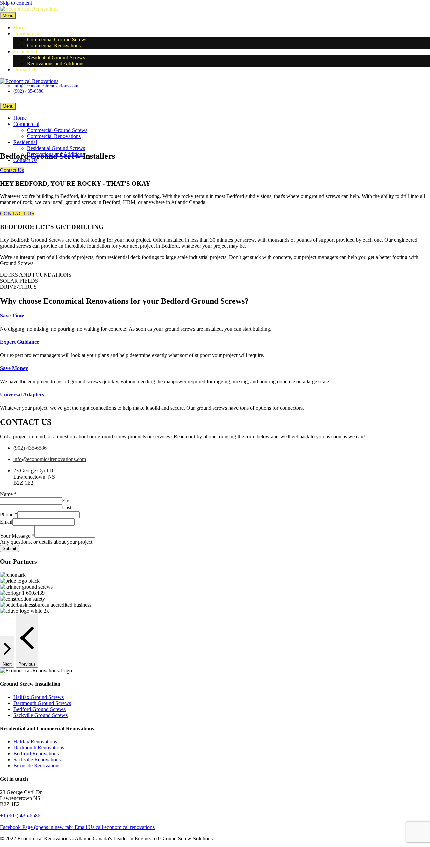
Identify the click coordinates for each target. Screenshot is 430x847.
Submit (9, 548)
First (67, 500)
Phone (8, 514)
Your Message (17, 536)
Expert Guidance (19, 342)
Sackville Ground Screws (40, 715)
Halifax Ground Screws (38, 697)
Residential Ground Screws (56, 57)
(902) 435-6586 (30, 448)
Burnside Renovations (36, 765)
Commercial (26, 33)
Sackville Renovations (37, 759)
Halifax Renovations (35, 741)
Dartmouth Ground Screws (42, 703)
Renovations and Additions (55, 63)
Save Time (12, 315)
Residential (25, 51)
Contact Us (25, 69)
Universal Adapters (22, 394)
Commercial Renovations (54, 45)
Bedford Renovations (36, 753)
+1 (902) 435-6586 (20, 815)
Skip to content (16, 3)
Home (20, 27)
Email (6, 522)
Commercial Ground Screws (57, 39)
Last (66, 507)
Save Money (14, 368)
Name (8, 494)
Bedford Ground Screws (39, 709)
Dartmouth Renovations (38, 747)
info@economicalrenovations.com (49, 459)
